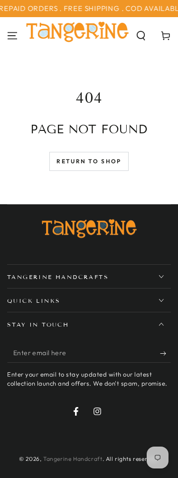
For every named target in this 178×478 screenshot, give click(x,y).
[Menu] (12, 36)
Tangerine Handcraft (72, 458)
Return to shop (89, 161)
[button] (141, 36)
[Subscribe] (165, 353)
